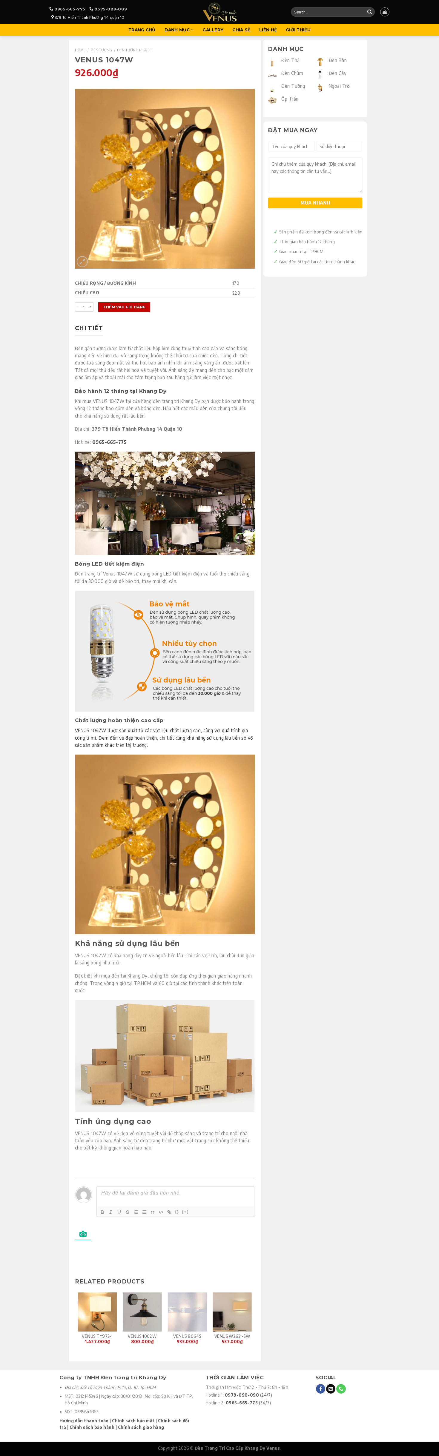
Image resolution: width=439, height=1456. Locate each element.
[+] (185, 1211)
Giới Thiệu (298, 29)
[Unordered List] (144, 1212)
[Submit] (369, 12)
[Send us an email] (330, 1389)
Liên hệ (268, 29)
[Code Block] (161, 1212)
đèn (204, 408)
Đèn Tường (101, 49)
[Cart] (384, 11)
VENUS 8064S (187, 1336)
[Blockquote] (152, 1212)
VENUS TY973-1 (97, 1336)
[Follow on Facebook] (320, 1389)
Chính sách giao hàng (141, 1427)
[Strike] (127, 1212)
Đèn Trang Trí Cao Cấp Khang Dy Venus (237, 1448)
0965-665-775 (69, 9)
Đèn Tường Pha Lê (134, 49)
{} (177, 1211)
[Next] (251, 1322)
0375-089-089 (110, 9)
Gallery (212, 29)
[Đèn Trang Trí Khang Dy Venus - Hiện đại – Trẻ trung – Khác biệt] (219, 12)
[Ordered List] (136, 1212)
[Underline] (119, 1212)
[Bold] (102, 1212)
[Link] (169, 1212)
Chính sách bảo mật (133, 1420)
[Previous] (78, 1322)
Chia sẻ (241, 29)
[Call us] (341, 1389)
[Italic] (111, 1212)
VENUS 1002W (142, 1336)
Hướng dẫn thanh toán (84, 1420)
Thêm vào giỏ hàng (124, 306)
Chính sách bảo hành (92, 1427)
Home (80, 49)
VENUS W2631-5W (232, 1336)
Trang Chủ (141, 29)
